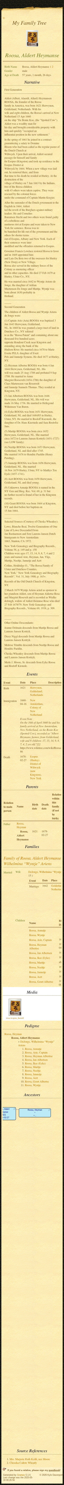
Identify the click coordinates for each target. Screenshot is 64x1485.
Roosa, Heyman (21, 825)
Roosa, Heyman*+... (35, 1113)
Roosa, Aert (35, 977)
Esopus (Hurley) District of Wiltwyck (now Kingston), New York (35, 767)
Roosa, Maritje (37, 962)
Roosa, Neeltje (37, 967)
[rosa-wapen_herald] (32, 45)
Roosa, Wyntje (37, 935)
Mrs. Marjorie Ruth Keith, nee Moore (30, 1459)
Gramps (21, 1475)
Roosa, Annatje (37, 930)
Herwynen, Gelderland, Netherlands (36, 691)
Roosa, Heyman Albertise (37, 946)
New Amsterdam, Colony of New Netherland (36, 707)
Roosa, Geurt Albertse (41, 981)
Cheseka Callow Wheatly (23, 1462)
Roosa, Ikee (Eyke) (39, 958)
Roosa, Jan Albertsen (40, 953)
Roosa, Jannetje (37, 972)
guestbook (54, 1470)
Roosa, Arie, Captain (40, 940)
